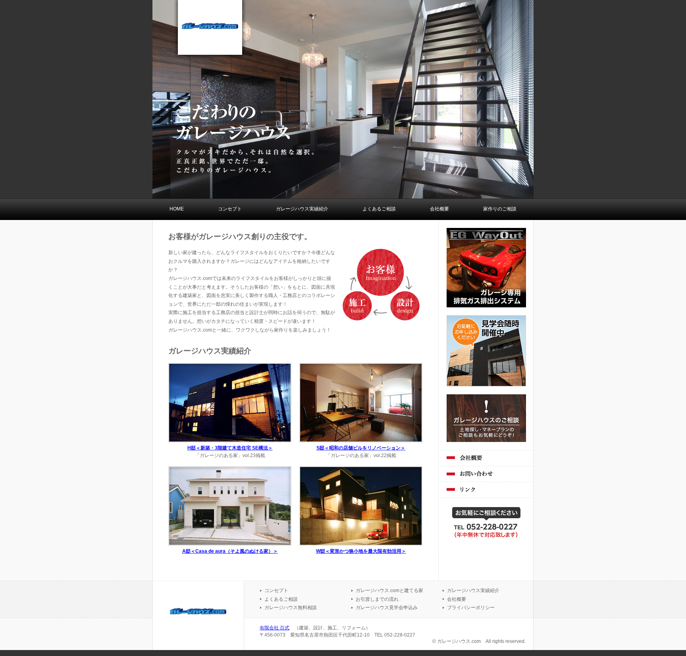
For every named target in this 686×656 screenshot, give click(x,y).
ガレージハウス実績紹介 (302, 209)
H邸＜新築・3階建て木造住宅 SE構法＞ (230, 448)
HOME (177, 209)
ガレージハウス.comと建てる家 (389, 590)
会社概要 (439, 209)
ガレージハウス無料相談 (290, 607)
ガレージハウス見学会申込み (387, 607)
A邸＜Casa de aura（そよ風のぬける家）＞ (230, 551)
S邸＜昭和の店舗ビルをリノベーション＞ (360, 448)
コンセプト (230, 209)
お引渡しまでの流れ (377, 599)
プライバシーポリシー (471, 607)
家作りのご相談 (499, 209)
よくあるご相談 (379, 209)
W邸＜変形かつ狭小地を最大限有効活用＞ (361, 551)
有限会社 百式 (274, 628)
